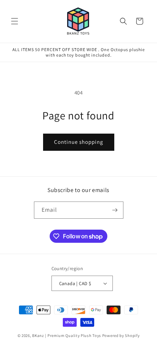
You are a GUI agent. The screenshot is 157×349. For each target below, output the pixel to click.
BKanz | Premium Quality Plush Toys (66, 335)
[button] (15, 21)
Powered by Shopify (121, 335)
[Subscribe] (115, 210)
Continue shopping (78, 141)
